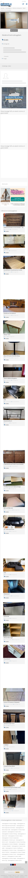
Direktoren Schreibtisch (10, 313)
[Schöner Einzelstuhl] (14, 801)
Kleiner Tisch (7, 334)
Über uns (14, 875)
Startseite (2, 8)
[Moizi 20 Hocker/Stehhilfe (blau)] (14, 348)
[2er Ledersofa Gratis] (14, 521)
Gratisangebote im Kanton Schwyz (9, 850)
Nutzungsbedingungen (8, 869)
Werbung (11, 877)
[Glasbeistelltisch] (14, 413)
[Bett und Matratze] (14, 500)
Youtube (15, 865)
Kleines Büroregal (8, 637)
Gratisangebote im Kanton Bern (14, 831)
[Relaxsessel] (14, 586)
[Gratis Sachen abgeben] (23, 4)
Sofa (5, 399)
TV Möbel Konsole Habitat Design (12, 486)
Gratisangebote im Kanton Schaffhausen (14, 848)
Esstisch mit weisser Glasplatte (11, 702)
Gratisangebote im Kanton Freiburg (9, 833)
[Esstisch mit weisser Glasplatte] (14, 694)
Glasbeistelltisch (8, 421)
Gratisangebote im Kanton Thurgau (17, 852)
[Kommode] (14, 608)
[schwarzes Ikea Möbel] (14, 758)
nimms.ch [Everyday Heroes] (15, 867)
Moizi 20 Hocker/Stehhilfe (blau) (12, 356)
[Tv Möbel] (14, 737)
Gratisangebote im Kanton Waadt (9, 858)
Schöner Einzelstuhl (9, 808)
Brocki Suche (5, 184)
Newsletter (17, 877)
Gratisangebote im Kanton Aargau (9, 823)
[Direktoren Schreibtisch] (14, 305)
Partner (21, 875)
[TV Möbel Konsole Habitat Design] (14, 479)
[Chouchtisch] (14, 651)
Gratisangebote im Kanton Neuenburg (17, 842)
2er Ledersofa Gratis (9, 529)
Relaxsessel (7, 594)
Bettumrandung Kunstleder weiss (12, 787)
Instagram (17, 865)
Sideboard (6, 248)
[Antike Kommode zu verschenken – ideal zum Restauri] (14, 219)
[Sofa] (14, 392)
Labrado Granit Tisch (9, 723)
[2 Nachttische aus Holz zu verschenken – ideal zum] (14, 456)
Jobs (18, 875)
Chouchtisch (7, 659)
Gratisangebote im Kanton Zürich (15, 860)
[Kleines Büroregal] (14, 630)
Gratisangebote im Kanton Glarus (15, 836)
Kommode (6, 616)
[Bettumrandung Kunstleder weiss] (14, 779)
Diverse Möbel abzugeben (10, 378)
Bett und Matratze (8, 508)
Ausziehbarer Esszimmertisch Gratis (13, 270)
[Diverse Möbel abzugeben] (14, 370)
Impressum (22, 877)
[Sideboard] (14, 241)
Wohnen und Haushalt (17, 8)
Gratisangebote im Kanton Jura (8, 840)
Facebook (11, 865)
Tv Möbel (6, 745)
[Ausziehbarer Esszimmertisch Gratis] (14, 262)
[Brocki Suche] (14, 97)
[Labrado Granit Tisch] (14, 715)
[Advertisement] (14, 129)
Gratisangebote (8, 8)
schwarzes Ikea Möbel (9, 766)
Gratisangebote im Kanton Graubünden (10, 838)
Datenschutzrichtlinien (19, 869)
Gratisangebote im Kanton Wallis (14, 856)
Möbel (24, 8)
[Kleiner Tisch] (14, 327)
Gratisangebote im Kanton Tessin (9, 854)
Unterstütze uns (4, 875)
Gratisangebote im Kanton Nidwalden (10, 844)
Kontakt (9, 875)
